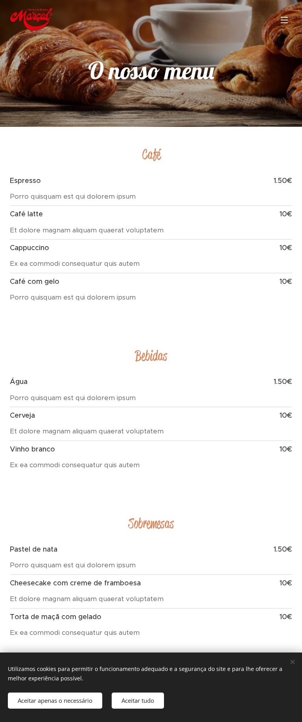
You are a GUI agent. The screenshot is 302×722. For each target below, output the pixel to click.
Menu (284, 19)
